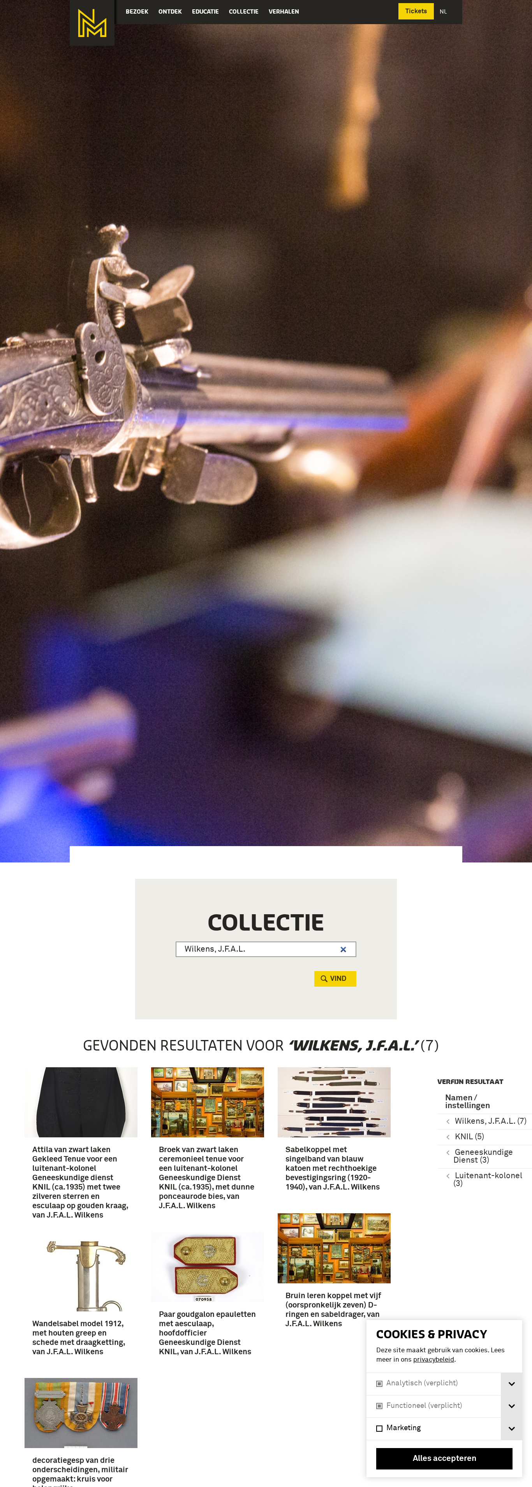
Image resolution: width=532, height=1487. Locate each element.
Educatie (205, 11)
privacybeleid (433, 1360)
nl (444, 11)
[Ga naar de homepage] (92, 23)
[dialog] (444, 1398)
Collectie (244, 11)
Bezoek (137, 11)
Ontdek (170, 11)
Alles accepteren (444, 1459)
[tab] (511, 1384)
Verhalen (284, 11)
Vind (338, 978)
